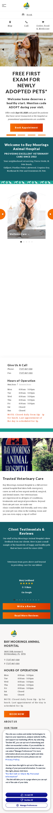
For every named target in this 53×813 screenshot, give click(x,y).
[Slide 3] (26, 241)
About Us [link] (10, 721)
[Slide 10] (38, 599)
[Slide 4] (29, 241)
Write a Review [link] (26, 606)
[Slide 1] (21, 241)
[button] (4, 5)
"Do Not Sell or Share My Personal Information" (22, 775)
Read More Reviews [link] (27, 615)
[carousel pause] (50, 63)
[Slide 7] (30, 599)
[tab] (12, 385)
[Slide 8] (33, 599)
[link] (26, 5)
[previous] (3, 49)
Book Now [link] (17, 714)
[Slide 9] (36, 599)
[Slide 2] (21, 135)
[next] (49, 49)
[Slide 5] (31, 241)
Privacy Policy (13, 759)
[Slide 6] (27, 599)
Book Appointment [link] (33, 113)
